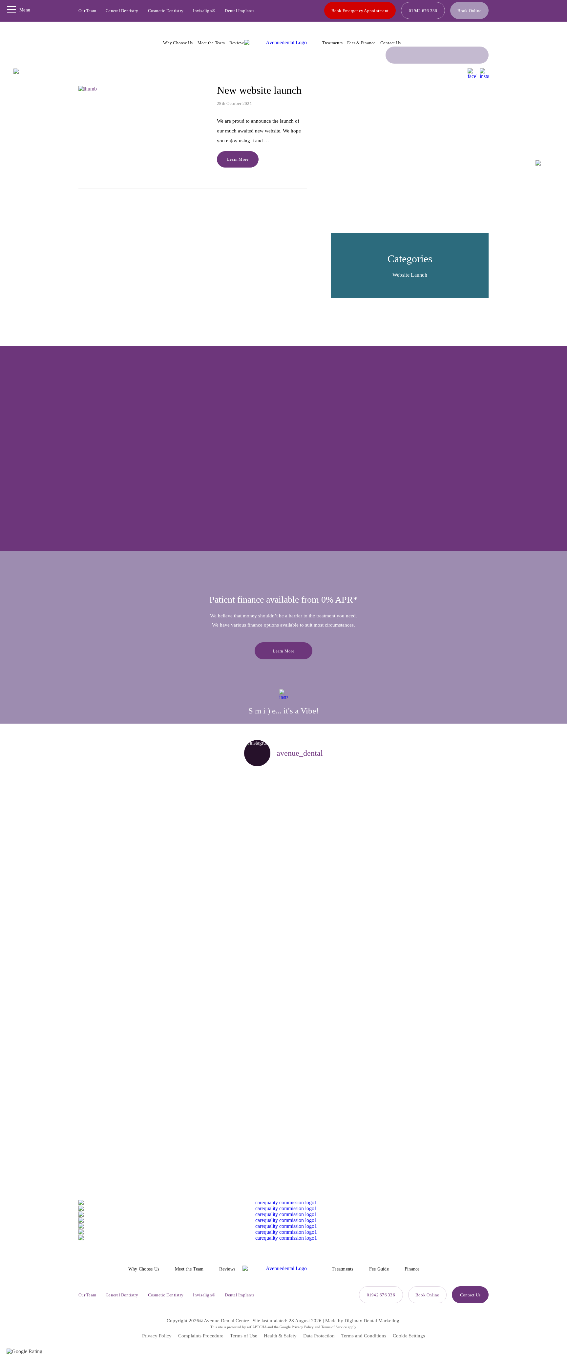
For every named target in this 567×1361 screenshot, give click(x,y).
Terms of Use (243, 1335)
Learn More (238, 159)
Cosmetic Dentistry (166, 10)
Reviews (237, 42)
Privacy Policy (303, 1327)
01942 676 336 (423, 10)
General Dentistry (122, 10)
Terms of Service (334, 1327)
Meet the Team (211, 42)
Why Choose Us (178, 42)
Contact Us (390, 42)
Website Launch (409, 275)
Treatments (332, 42)
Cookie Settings (409, 1335)
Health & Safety (280, 1335)
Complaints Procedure (200, 1335)
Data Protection (319, 1335)
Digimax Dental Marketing (372, 1320)
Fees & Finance (361, 42)
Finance (412, 1269)
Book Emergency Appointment (360, 10)
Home (276, 73)
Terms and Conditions (363, 1335)
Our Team (87, 10)
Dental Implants (239, 10)
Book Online (469, 10)
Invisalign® (204, 10)
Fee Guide (379, 1269)
